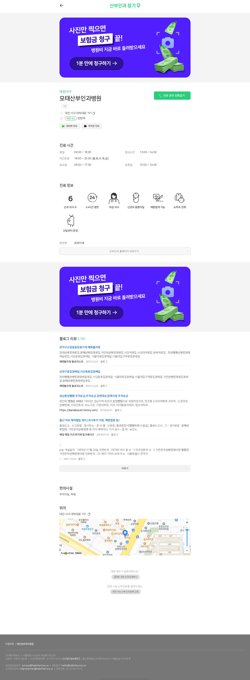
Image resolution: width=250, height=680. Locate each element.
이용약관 (9, 644)
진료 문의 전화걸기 (174, 95)
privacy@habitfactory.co (35, 665)
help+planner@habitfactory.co (36, 669)
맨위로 (245, 670)
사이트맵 (38, 644)
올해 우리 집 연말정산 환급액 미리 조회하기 (125, 630)
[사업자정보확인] (71, 658)
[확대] (187, 522)
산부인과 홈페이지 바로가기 (124, 251)
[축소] (187, 550)
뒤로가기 (62, 5)
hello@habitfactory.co (74, 665)
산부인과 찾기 (118, 4)
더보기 (125, 468)
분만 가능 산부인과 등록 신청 (125, 592)
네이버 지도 (71, 126)
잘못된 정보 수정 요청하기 (125, 577)
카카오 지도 (93, 126)
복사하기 (93, 113)
